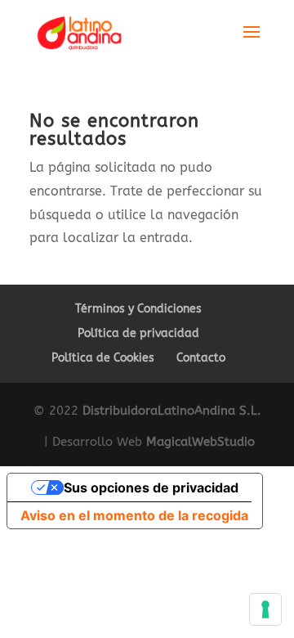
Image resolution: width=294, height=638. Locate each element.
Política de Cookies (102, 358)
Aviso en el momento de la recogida (134, 515)
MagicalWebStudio (200, 441)
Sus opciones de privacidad (151, 487)
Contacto (200, 358)
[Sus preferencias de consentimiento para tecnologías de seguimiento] (265, 609)
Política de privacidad (138, 333)
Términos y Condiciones (138, 309)
